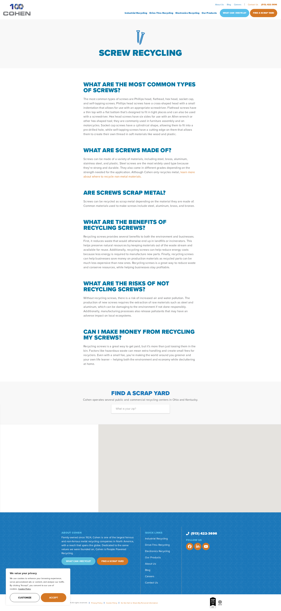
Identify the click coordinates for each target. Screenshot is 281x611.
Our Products (209, 13)
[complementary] (38, 586)
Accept (53, 597)
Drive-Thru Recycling (161, 13)
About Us (219, 4)
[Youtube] (206, 546)
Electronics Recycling (187, 13)
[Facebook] (189, 546)
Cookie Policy (24, 589)
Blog (229, 4)
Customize (24, 597)
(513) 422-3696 (269, 4)
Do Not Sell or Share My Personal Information (139, 603)
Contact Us (253, 4)
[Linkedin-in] (197, 546)
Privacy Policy (96, 603)
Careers (237, 4)
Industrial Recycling (136, 13)
